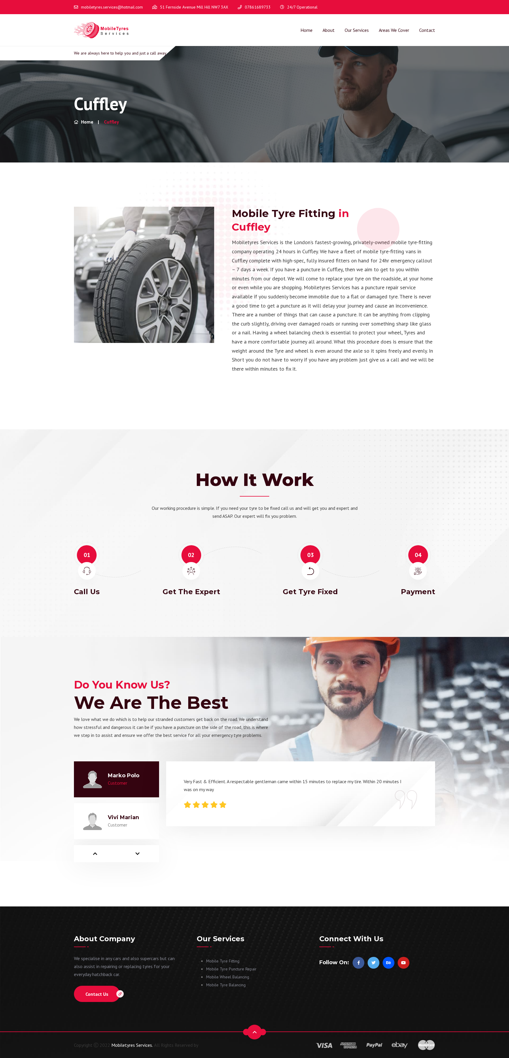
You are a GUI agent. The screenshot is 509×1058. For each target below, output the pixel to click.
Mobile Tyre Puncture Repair (231, 969)
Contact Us (96, 994)
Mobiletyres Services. (132, 1045)
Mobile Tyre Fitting (222, 961)
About (329, 30)
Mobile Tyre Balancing (226, 985)
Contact (427, 30)
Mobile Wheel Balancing (227, 977)
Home (306, 30)
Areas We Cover (394, 30)
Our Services (357, 30)
